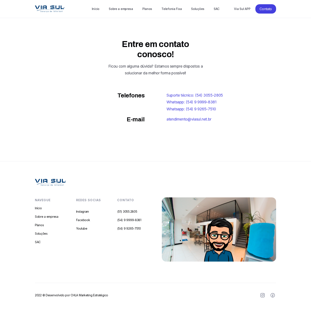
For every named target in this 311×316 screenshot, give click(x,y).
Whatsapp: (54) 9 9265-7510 (191, 109)
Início (95, 9)
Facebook (83, 220)
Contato (266, 9)
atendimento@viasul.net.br (189, 119)
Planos (147, 9)
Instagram (82, 211)
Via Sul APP (242, 9)
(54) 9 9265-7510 (129, 228)
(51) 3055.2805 (127, 211)
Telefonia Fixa (171, 9)
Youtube (81, 228)
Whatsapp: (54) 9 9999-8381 (191, 102)
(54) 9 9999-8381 (129, 220)
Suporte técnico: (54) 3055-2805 (195, 95)
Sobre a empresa (121, 9)
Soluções (197, 9)
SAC (216, 9)
